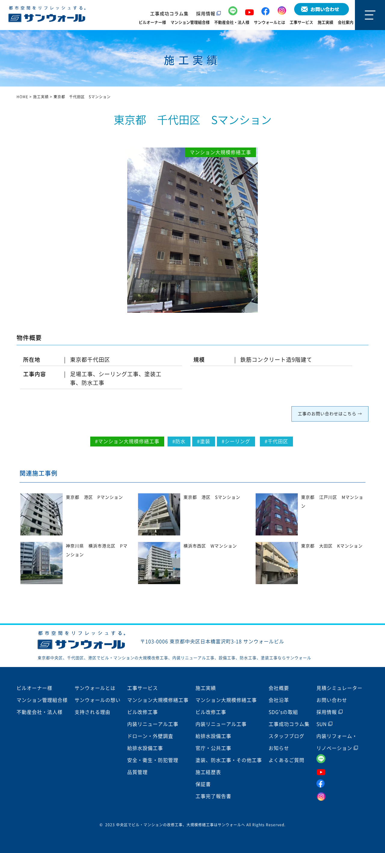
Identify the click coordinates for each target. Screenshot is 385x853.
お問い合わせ (331, 700)
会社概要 (279, 688)
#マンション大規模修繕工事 (127, 441)
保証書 (203, 784)
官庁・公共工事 (213, 748)
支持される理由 (92, 712)
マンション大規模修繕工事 (158, 700)
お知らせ (279, 748)
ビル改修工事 (142, 712)
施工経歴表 (208, 772)
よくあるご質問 (286, 760)
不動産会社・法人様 (231, 22)
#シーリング (236, 441)
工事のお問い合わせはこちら (327, 414)
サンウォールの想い (98, 700)
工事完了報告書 (213, 796)
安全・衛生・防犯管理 (152, 760)
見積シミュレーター (339, 688)
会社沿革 (279, 700)
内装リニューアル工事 (152, 724)
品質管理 (137, 772)
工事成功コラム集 (169, 13)
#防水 (179, 441)
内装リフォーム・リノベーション (336, 742)
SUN (322, 724)
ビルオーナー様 (152, 22)
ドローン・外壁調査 (150, 736)
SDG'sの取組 (283, 712)
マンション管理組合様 (190, 22)
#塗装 (203, 441)
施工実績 (325, 22)
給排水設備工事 (145, 748)
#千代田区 (276, 441)
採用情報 (206, 13)
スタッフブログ (286, 736)
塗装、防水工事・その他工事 (229, 760)
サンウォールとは (269, 22)
